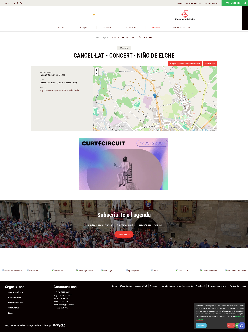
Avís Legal (200, 286)
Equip (114, 286)
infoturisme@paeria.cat (64, 304)
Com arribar (210, 63)
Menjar (84, 27)
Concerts (124, 48)
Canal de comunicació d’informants (177, 286)
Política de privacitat (217, 286)
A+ (21, 3)
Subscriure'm (124, 234)
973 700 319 (233, 3)
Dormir (107, 27)
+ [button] (96, 69)
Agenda (156, 27)
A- (15, 3)
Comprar (131, 27)
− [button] (96, 73)
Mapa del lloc (126, 286)
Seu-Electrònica (211, 4)
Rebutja (231, 325)
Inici (97, 37)
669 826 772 (62, 308)
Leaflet (194, 130)
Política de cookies (238, 286)
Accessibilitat (141, 286)
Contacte (154, 286)
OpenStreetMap (203, 130)
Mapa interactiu (182, 27)
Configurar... (201, 325)
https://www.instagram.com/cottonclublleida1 (60, 90)
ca (6, 3)
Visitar (61, 27)
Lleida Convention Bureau (189, 4)
